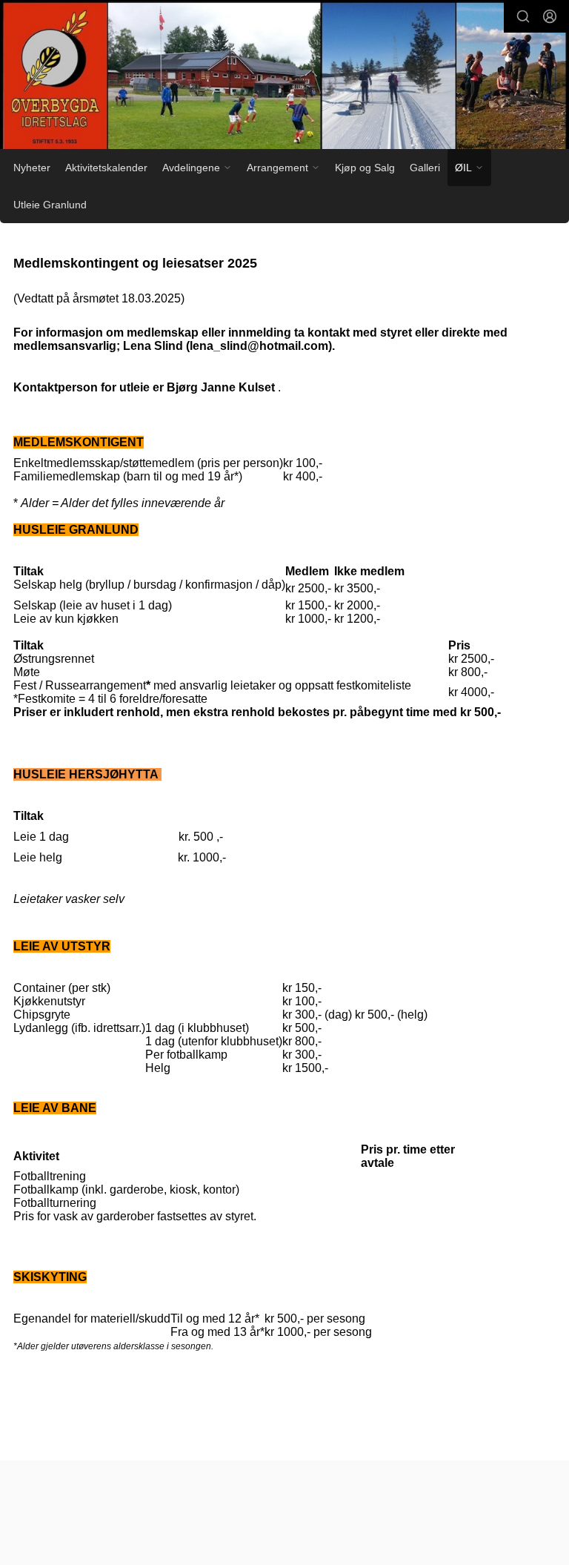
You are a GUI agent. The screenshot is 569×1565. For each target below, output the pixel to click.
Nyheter (31, 167)
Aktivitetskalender (106, 167)
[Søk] (523, 16)
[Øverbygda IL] (284, 76)
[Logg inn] (549, 16)
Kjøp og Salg (365, 167)
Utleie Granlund (50, 205)
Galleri (425, 167)
